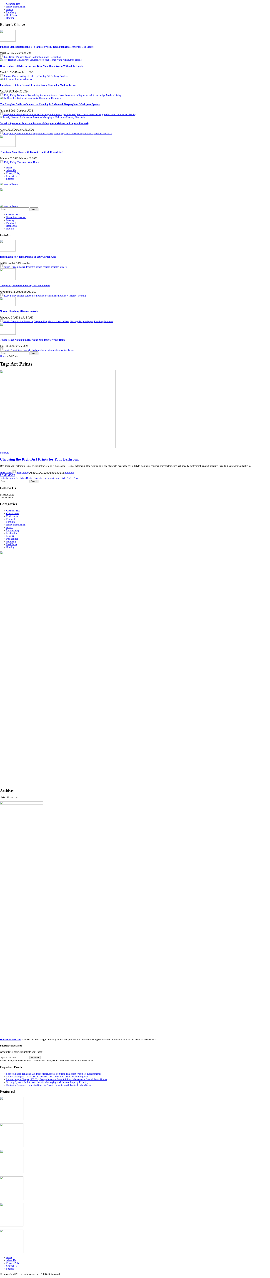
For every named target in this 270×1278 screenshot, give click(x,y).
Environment (12, 516)
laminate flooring (57, 295)
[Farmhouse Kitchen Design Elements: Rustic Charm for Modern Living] (16, 79)
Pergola (46, 267)
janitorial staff (69, 114)
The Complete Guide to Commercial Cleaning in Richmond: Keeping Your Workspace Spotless (50, 104)
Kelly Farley (10, 95)
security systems (45, 133)
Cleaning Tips (13, 510)
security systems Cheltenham (68, 133)
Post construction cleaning (90, 114)
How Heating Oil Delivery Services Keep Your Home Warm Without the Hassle (41, 66)
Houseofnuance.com (10, 1039)
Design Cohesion (34, 478)
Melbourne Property (27, 133)
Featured (10, 519)
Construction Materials (22, 321)
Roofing (10, 547)
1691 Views (6, 472)
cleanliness (21, 114)
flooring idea (42, 295)
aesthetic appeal (7, 478)
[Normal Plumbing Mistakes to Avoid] (8, 305)
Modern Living (113, 95)
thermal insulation (65, 350)
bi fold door (35, 350)
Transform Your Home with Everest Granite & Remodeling (31, 152)
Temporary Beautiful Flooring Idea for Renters (25, 285)
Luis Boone (9, 57)
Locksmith (11, 533)
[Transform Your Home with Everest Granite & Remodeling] (8, 145)
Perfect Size (72, 478)
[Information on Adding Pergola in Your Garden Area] (8, 250)
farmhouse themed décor (52, 95)
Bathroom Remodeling (28, 95)
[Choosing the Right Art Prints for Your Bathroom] (58, 447)
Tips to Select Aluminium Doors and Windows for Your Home (32, 340)
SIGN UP (35, 1057)
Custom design (18, 267)
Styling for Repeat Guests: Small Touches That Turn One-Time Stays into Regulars (47, 1076)
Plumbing (11, 541)
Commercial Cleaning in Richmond (44, 114)
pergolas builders (59, 267)
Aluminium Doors (20, 350)
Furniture (4, 452)
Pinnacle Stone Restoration (29, 57)
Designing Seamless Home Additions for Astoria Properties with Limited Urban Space (48, 1085)
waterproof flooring (76, 295)
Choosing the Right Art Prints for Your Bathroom (39, 459)
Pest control (12, 538)
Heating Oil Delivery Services (53, 76)
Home (3, 356)
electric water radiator (58, 321)
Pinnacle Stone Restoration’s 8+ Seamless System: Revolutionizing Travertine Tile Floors (46, 46)
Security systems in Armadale (97, 133)
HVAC (9, 527)
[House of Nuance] (10, 184)
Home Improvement (16, 524)
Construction (12, 513)
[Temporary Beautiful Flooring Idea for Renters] (8, 279)
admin (7, 267)
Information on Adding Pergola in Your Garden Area (28, 256)
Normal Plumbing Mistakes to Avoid (19, 311)
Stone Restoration (52, 57)
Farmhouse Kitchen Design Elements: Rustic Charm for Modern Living (38, 85)
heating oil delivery (28, 76)
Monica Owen (11, 76)
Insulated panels (34, 267)
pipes (90, 321)
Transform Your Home (28, 162)
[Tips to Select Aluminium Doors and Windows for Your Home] (8, 333)
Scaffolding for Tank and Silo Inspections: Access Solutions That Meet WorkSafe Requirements (53, 1073)
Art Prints (20, 478)
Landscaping (12, 530)
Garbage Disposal (79, 321)
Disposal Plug (41, 321)
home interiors (48, 350)
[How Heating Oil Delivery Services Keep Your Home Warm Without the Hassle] (41, 59)
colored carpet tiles (26, 295)
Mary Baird (9, 114)
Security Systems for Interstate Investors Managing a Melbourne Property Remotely (44, 123)
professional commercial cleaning (119, 114)
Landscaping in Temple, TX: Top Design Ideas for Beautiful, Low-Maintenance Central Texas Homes (56, 1079)
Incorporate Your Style (55, 478)
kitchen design (98, 95)
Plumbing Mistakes (103, 321)
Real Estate (11, 544)
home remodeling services (78, 95)
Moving (10, 536)
